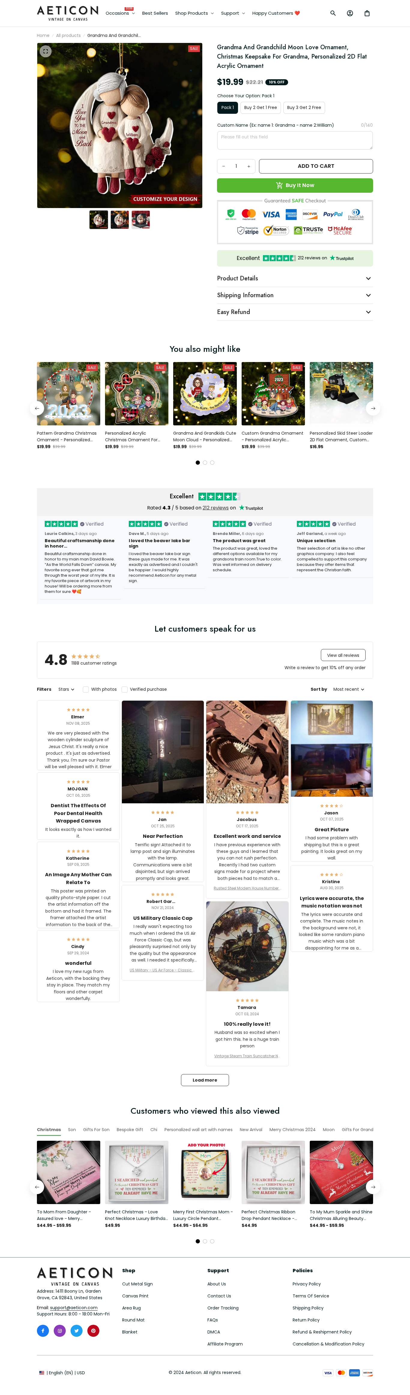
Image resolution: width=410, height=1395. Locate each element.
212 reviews (216, 507)
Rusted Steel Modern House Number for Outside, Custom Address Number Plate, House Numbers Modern (247, 888)
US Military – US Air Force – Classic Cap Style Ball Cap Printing (163, 970)
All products (68, 35)
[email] (74, 1308)
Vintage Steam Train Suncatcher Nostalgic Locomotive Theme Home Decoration (247, 1056)
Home (43, 35)
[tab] (198, 462)
